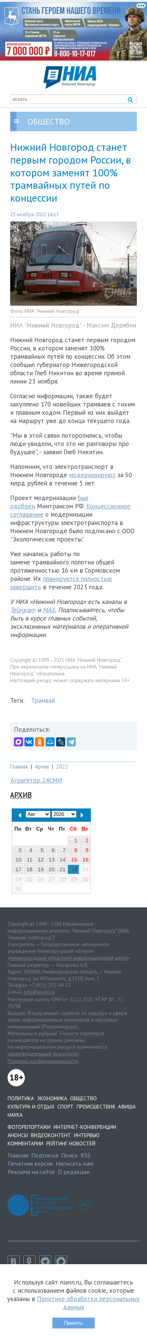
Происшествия (96, 1106)
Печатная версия (30, 1163)
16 (86, 860)
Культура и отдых (31, 1106)
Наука (15, 1115)
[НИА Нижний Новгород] (69, 86)
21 (63, 869)
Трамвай (43, 700)
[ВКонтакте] (29, 741)
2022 (62, 766)
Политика (21, 1098)
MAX (49, 610)
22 (74, 869)
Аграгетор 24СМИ (36, 780)
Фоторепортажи (29, 1127)
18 (29, 869)
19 (41, 869)
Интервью (87, 1135)
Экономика (52, 1098)
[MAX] (18, 741)
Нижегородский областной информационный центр (69, 957)
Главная (19, 766)
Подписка (44, 1155)
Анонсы (18, 1135)
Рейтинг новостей (70, 1143)
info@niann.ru (39, 992)
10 (18, 860)
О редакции (74, 1171)
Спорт (65, 1106)
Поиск (69, 1155)
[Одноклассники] (39, 741)
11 (29, 860)
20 (52, 869)
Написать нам (74, 1163)
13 (52, 860)
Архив (42, 766)
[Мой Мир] (50, 741)
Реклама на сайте (31, 1171)
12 (41, 860)
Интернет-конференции (85, 1127)
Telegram (22, 610)
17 (18, 869)
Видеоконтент (51, 1135)
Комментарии (25, 1143)
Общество (83, 1098)
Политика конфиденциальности (43, 1061)
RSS (85, 1155)
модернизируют (92, 475)
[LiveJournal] (60, 741)
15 (74, 860)
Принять (73, 1323)
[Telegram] (71, 741)
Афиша (127, 1106)
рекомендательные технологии (43, 1053)
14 (63, 860)
